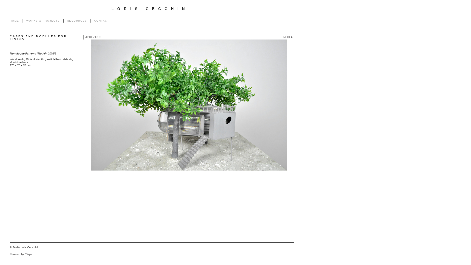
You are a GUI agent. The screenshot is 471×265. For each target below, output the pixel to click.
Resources (77, 20)
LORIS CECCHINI (152, 9)
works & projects (43, 20)
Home (14, 20)
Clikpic (29, 254)
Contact (101, 20)
